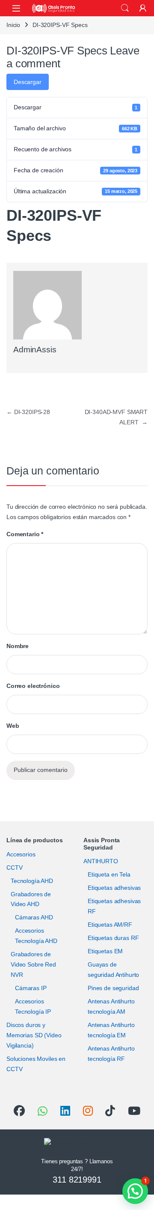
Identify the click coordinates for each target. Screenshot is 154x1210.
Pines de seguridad (113, 988)
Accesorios (21, 854)
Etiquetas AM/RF (110, 924)
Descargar (27, 81)
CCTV (14, 867)
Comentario (24, 534)
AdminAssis (34, 349)
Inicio (13, 24)
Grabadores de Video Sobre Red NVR (33, 964)
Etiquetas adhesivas (114, 887)
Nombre (17, 646)
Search (125, 8)
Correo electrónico (32, 685)
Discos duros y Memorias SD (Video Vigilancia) (33, 1035)
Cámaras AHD (34, 917)
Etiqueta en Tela (109, 874)
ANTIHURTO (100, 861)
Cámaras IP (31, 988)
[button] (135, 1191)
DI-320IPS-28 (28, 411)
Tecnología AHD (32, 880)
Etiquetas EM (105, 951)
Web (12, 725)
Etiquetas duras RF (113, 937)
